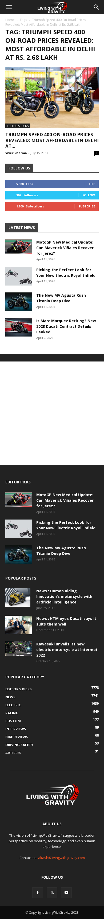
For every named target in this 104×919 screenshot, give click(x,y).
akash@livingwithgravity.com (61, 857)
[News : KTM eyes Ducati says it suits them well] (18, 625)
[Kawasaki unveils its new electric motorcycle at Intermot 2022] (18, 648)
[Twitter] (52, 892)
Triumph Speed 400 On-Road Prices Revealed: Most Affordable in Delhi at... (52, 140)
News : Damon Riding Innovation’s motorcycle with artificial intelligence (64, 596)
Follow (88, 195)
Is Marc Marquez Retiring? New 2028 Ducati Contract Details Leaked (66, 326)
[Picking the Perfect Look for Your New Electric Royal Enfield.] (18, 276)
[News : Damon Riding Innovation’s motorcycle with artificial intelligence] (17, 597)
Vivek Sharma (16, 153)
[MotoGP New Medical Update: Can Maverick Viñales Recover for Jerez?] (18, 246)
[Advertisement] (52, 413)
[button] (9, 7)
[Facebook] (37, 892)
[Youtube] (66, 892)
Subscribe (86, 206)
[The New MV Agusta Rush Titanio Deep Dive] (18, 301)
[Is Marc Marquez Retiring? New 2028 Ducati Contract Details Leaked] (18, 327)
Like (92, 184)
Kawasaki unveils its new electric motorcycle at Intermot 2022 (67, 649)
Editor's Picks (18, 126)
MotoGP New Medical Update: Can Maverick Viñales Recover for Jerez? (65, 248)
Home (10, 20)
